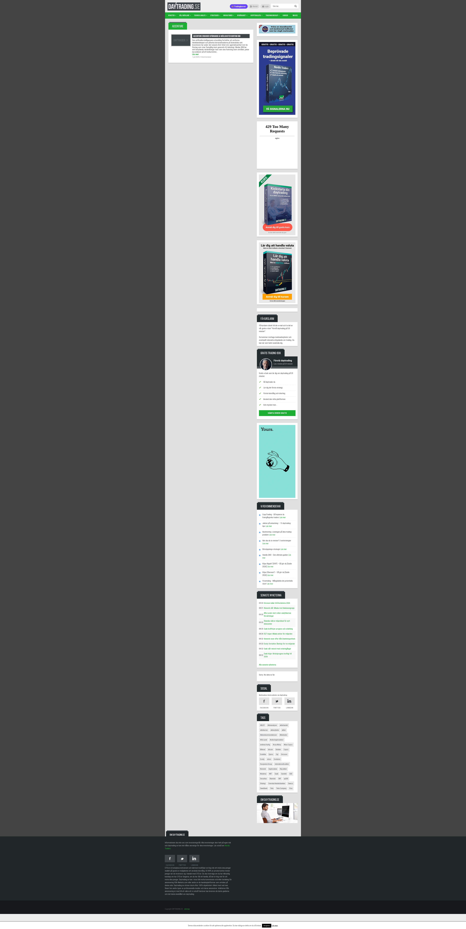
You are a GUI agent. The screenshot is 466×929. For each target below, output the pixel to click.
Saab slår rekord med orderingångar (277, 649)
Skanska (272, 779)
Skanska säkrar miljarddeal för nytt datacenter (277, 622)
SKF (279, 779)
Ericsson (284, 754)
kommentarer (206, 57)
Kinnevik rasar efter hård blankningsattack (279, 639)
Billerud (262, 749)
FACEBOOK (264, 708)
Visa (290, 788)
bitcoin (270, 749)
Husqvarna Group (266, 764)
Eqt (277, 754)
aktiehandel (284, 725)
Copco (286, 749)
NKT (270, 774)
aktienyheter (275, 730)
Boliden (278, 749)
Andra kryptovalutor (276, 740)
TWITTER (276, 708)
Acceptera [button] (266, 926)
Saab (276, 774)
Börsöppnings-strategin (271, 549)
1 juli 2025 (195, 57)
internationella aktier (282, 764)
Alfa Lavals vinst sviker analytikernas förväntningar (277, 614)
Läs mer (195, 54)
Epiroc (271, 754)
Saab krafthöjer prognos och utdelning (278, 629)
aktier (284, 730)
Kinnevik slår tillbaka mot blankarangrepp (279, 608)
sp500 (286, 779)
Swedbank (263, 788)
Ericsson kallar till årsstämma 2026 (277, 603)
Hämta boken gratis (277, 413)
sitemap (187, 909)
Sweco (290, 783)
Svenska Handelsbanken (276, 783)
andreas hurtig (265, 745)
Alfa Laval (263, 740)
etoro (269, 759)
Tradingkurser (240, 6)
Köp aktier (283, 769)
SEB (290, 774)
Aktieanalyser (272, 725)
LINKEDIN (289, 708)
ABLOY (262, 725)
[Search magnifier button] (296, 6)
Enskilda (263, 754)
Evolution (277, 759)
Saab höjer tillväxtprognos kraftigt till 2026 (278, 655)
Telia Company (281, 788)
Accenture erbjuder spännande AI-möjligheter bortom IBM (216, 36)
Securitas (263, 779)
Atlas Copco (288, 745)
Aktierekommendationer (268, 735)
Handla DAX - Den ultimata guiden (275, 555)
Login (266, 6)
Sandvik (284, 774)
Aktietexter (283, 735)
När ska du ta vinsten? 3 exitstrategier (276, 540)
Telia (271, 788)
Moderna (263, 774)
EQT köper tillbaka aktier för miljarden (278, 634)
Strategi (263, 783)
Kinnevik (263, 769)
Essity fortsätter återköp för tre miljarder (279, 644)
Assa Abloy (277, 745)
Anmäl (255, 6)
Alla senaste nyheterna (267, 665)
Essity (262, 759)
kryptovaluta (273, 769)
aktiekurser (264, 730)
